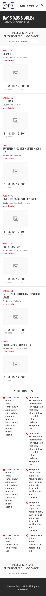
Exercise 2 (8, 98)
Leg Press (8, 101)
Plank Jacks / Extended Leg (17, 345)
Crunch (7, 54)
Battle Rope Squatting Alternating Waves (21, 295)
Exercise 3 (8, 145)
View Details (8, 60)
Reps (10, 89)
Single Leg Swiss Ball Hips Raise (19, 199)
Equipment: (8, 57)
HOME (22, 5)
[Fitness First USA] (8, 5)
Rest (22, 89)
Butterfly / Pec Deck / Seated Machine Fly (22, 150)
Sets (5, 89)
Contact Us (32, 5)
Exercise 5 (8, 243)
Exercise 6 (8, 291)
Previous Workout (13, 36)
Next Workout (32, 36)
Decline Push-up (11, 247)
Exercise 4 (8, 196)
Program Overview (21, 32)
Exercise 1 (8, 50)
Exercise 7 (8, 341)
